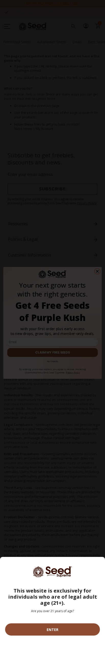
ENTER (52, 629)
